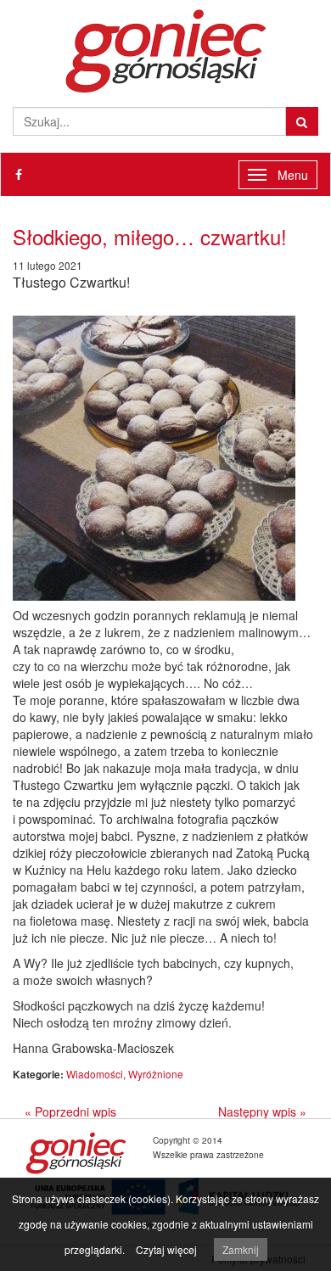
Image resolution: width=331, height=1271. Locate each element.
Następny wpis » (262, 1111)
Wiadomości (94, 1074)
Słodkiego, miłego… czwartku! (150, 236)
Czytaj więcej (166, 1249)
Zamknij (240, 1249)
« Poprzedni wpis (70, 1111)
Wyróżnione (155, 1074)
